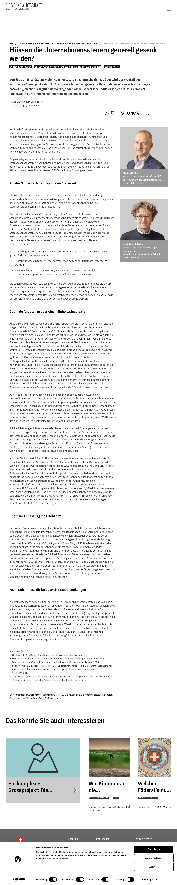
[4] (82, 495)
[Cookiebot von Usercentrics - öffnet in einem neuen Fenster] (18, 880)
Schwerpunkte (24, 44)
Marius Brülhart (17, 101)
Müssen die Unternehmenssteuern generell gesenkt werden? (134, 44)
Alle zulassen (154, 849)
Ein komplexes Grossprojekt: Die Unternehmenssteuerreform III (68, 44)
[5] (28, 543)
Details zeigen (146, 879)
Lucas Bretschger (117, 807)
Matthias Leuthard (98, 807)
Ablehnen (154, 867)
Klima (116, 798)
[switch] (80, 879)
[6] (68, 616)
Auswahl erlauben (154, 858)
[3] (17, 447)
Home (11, 44)
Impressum (102, 839)
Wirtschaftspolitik (20, 67)
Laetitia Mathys (145, 807)
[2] (11, 357)
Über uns (73, 839)
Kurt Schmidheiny (34, 101)
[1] (97, 166)
